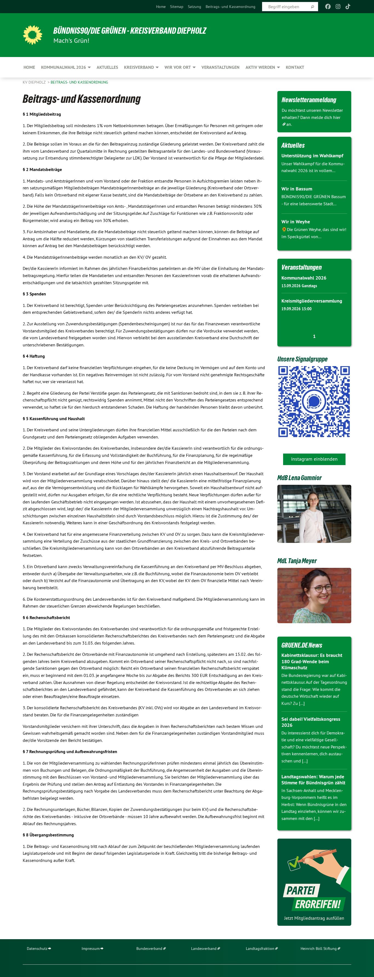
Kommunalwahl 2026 (303, 278)
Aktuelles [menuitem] (107, 67)
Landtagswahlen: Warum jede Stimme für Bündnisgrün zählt (313, 779)
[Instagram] (338, 6)
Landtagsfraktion (260, 948)
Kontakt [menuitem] (295, 67)
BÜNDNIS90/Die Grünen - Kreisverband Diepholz (129, 31)
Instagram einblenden (314, 459)
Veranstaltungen (301, 267)
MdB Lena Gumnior (299, 478)
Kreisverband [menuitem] (139, 67)
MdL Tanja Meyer (297, 561)
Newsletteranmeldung (309, 100)
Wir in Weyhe (295, 221)
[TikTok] (348, 6)
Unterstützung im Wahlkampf (312, 155)
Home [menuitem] (29, 67)
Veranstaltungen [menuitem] (221, 67)
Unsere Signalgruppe (302, 359)
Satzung (194, 6)
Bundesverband (149, 948)
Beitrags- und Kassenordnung (230, 6)
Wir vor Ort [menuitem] (178, 67)
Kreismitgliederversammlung (311, 301)
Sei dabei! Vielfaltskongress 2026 (310, 722)
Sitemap (176, 6)
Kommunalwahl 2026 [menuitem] (63, 67)
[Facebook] (328, 6)
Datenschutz (37, 948)
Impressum (91, 948)
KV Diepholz (35, 82)
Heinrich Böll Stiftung (319, 948)
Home (161, 6)
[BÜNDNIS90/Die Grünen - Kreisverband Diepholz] (32, 35)
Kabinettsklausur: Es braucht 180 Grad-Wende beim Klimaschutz (311, 661)
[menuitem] (161, 6)
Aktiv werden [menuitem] (260, 67)
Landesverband (204, 948)
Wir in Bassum (296, 189)
